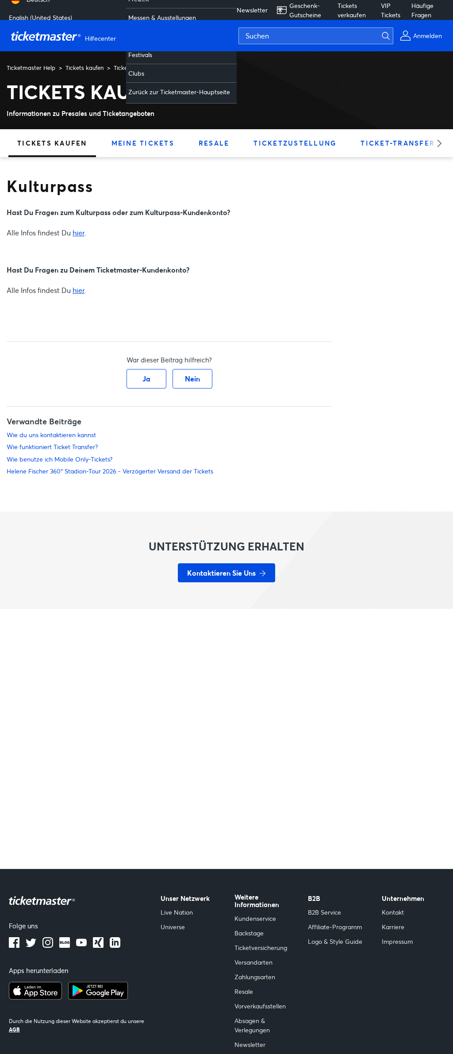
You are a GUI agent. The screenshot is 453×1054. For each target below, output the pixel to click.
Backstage (249, 933)
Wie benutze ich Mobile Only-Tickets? (59, 459)
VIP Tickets (390, 10)
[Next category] (436, 143)
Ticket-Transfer (398, 142)
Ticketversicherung (260, 947)
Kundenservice (255, 918)
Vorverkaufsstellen (260, 1006)
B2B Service (324, 912)
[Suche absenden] (391, 35)
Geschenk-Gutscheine (305, 10)
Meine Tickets (142, 142)
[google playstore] (98, 996)
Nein (192, 378)
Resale (214, 142)
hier (78, 232)
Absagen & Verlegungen (252, 1025)
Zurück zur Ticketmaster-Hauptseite (179, 92)
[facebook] (14, 945)
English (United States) (40, 17)
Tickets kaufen (84, 68)
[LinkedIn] (98, 945)
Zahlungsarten (254, 977)
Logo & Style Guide (335, 941)
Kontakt (393, 912)
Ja (146, 378)
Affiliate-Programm (335, 927)
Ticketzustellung (294, 142)
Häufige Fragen (422, 10)
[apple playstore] (35, 996)
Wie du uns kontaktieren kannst (51, 435)
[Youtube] (81, 945)
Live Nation (177, 912)
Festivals (140, 54)
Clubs (136, 73)
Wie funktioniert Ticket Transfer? (52, 446)
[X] (31, 945)
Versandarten (253, 962)
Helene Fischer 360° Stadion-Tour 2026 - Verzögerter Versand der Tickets (110, 471)
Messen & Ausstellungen (162, 17)
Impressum (397, 941)
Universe (173, 927)
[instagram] (47, 945)
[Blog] (64, 945)
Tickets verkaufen (352, 10)
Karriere (393, 927)
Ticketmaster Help (31, 68)
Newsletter (252, 10)
